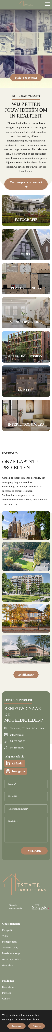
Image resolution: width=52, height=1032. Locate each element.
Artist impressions (11, 959)
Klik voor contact (26, 77)
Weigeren (36, 1026)
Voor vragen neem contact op (26, 184)
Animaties (7, 964)
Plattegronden (9, 941)
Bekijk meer (26, 674)
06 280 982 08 (17, 741)
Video (5, 935)
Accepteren (16, 1026)
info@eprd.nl (17, 734)
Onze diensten (9, 987)
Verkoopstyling (10, 947)
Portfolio (6, 992)
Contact (6, 998)
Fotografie (7, 930)
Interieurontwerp (11, 953)
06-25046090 (17, 747)
